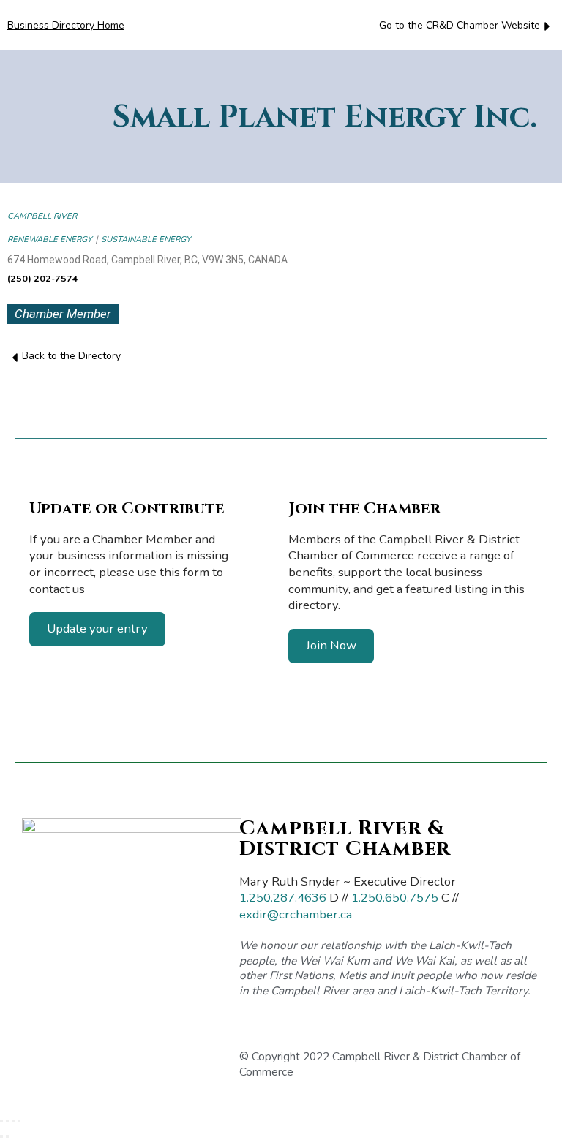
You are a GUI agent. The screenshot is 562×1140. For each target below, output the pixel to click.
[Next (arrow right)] (7, 1136)
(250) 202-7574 (42, 278)
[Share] (13, 1121)
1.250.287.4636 (282, 897)
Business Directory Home (65, 25)
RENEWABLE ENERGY (49, 239)
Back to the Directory (71, 356)
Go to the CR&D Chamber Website (459, 25)
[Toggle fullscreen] (7, 1121)
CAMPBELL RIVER (42, 216)
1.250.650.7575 (394, 897)
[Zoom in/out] (1, 1121)
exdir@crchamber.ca (295, 914)
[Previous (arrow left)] (1, 1136)
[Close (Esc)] (19, 1121)
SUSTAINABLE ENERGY (146, 239)
